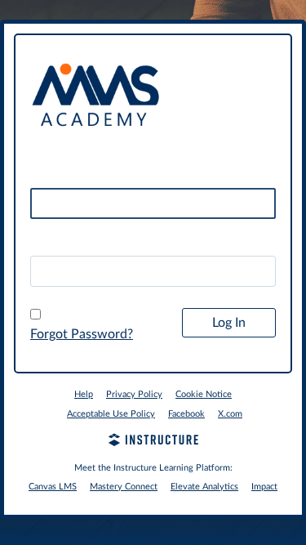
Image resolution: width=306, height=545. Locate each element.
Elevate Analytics (204, 486)
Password (58, 241)
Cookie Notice (203, 394)
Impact (264, 486)
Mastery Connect (123, 486)
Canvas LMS (53, 486)
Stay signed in (78, 315)
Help (83, 394)
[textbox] (153, 271)
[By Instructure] (153, 442)
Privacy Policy (134, 394)
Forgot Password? (81, 334)
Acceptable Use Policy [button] (111, 413)
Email (45, 174)
